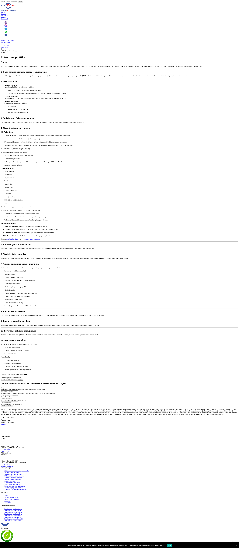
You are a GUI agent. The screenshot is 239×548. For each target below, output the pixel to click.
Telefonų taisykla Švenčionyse (13, 509)
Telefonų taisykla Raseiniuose (13, 512)
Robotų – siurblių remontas (12, 484)
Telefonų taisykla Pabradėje (12, 515)
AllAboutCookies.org (12, 239)
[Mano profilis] (5, 35)
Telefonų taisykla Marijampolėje (13, 519)
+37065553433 (5, 464)
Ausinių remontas (9, 481)
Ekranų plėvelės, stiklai (11, 497)
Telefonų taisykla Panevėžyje (13, 514)
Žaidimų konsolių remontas (12, 479)
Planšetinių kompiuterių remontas (14, 474)
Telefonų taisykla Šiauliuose (12, 510)
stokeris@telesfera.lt (7, 466)
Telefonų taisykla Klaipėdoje (12, 520)
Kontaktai (4, 17)
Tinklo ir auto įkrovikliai (11, 499)
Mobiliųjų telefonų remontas (12, 472)
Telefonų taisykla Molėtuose (12, 517)
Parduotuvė (4, 15)
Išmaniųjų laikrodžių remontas (13, 477)
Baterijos (7, 501)
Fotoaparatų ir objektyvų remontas (14, 486)
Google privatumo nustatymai (31, 239)
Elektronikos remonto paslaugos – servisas (16, 471)
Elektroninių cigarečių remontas (13, 488)
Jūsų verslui (4, 19)
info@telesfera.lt (5, 451)
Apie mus (3, 12)
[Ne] (237, 545)
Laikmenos (7, 502)
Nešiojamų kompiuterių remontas (14, 476)
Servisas (3, 14)
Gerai (169, 545)
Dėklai (6, 496)
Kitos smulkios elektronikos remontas (15, 489)
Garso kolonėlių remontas (12, 482)
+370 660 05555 (6, 449)
